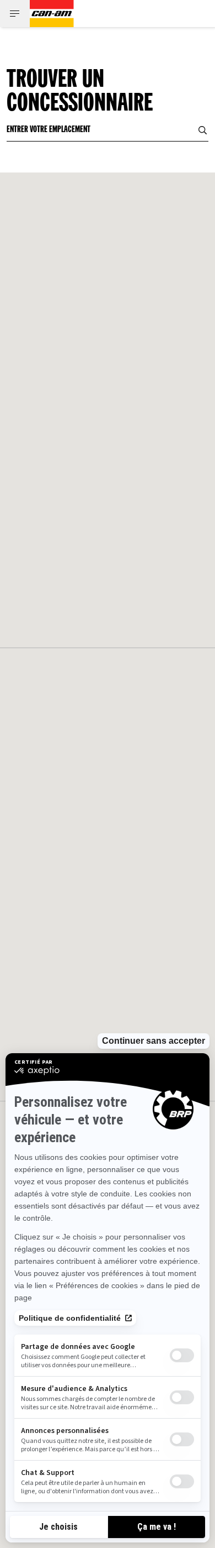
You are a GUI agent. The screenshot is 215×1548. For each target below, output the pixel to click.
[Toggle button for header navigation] (15, 13)
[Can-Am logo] (52, 13)
